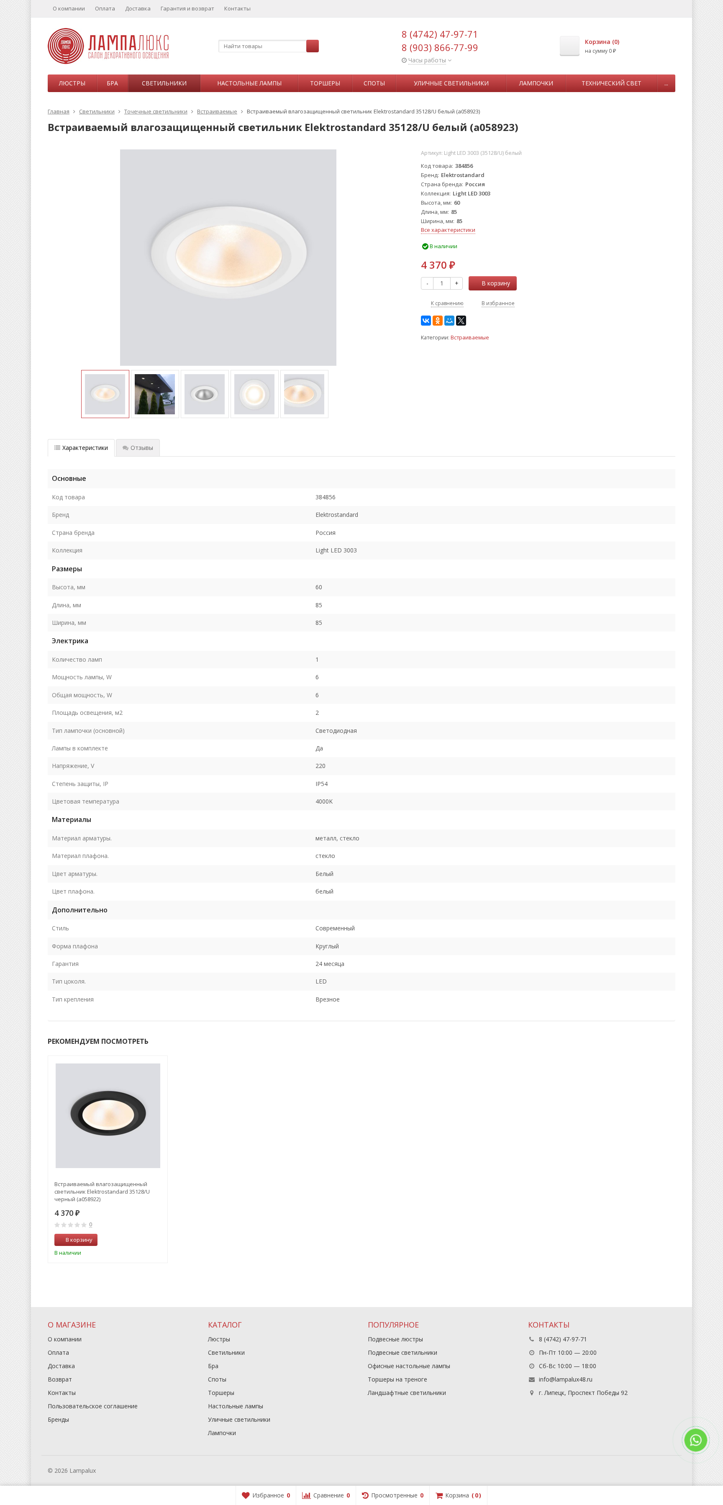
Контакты (237, 8)
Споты (374, 83)
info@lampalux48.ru (565, 1379)
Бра (112, 83)
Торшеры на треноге (397, 1379)
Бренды (58, 1419)
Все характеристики (448, 230)
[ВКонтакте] (426, 321)
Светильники (164, 83)
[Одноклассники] (438, 321)
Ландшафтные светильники (407, 1393)
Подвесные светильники (402, 1352)
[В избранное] (158, 1240)
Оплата (105, 8)
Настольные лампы (249, 83)
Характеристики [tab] (85, 448)
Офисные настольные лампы (409, 1366)
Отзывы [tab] (142, 448)
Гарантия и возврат (187, 8)
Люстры (72, 83)
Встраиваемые (470, 337)
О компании (69, 8)
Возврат (60, 1379)
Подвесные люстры (395, 1339)
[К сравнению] (146, 1240)
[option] (105, 394)
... (666, 83)
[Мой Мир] (449, 321)
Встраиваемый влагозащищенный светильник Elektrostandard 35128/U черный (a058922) (102, 1191)
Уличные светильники (451, 83)
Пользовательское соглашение (93, 1406)
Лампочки (536, 83)
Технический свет (611, 83)
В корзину (496, 283)
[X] (461, 321)
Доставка (138, 8)
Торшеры (325, 83)
